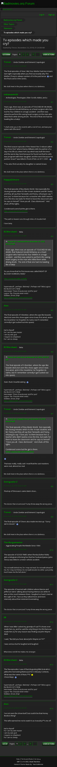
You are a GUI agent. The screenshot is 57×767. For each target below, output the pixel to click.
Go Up (5, 744)
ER (5, 617)
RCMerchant (10, 231)
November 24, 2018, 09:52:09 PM (15, 184)
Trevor (7, 62)
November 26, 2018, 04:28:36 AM (15, 516)
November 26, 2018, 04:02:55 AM (15, 486)
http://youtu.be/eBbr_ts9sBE (15, 279)
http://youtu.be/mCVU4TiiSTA (16, 211)
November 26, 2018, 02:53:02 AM (15, 413)
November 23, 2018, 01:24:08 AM (15, 66)
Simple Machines (34, 762)
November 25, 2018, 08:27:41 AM (15, 310)
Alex (6, 305)
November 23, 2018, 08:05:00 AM (15, 141)
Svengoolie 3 (10, 481)
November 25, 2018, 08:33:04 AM (15, 351)
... (31, 54)
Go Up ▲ (37, 759)
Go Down (6, 55)
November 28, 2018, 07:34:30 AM (15, 550)
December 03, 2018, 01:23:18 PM (15, 664)
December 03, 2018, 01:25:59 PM (15, 708)
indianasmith (11, 94)
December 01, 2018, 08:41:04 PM (15, 621)
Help (18, 759)
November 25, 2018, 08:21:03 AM (15, 236)
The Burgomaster (13, 542)
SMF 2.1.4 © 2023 (22, 762)
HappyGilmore (11, 179)
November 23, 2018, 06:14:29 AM (15, 102)
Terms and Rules (27, 759)
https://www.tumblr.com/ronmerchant (18, 298)
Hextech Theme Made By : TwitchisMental (28, 764)
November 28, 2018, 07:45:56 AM (15, 584)
